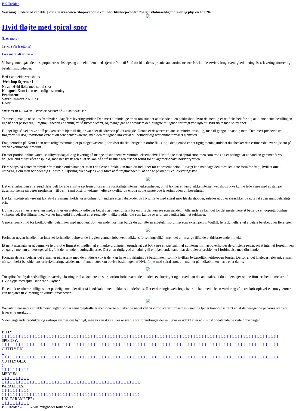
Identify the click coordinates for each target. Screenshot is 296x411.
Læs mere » (10, 54)
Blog (26, 407)
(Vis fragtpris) (21, 46)
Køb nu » (26, 54)
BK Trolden (10, 4)
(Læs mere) (10, 38)
